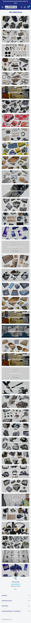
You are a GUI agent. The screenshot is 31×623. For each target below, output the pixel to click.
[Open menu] (2, 7)
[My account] (24, 7)
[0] (28, 7)
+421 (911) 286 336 (15, 584)
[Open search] (21, 7)
